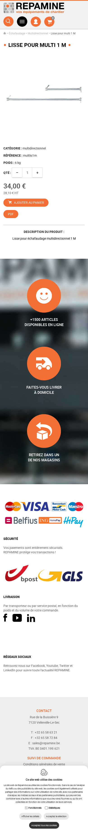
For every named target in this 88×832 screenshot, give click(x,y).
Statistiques (54, 807)
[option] (44, 97)
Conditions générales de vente (44, 764)
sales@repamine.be (46, 743)
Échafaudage (17, 33)
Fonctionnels (35, 807)
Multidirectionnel (38, 33)
